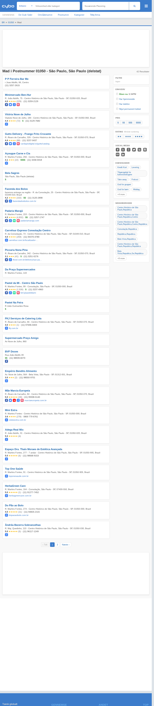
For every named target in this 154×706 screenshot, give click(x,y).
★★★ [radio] (128, 136)
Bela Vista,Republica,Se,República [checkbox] (130, 252)
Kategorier (79, 15)
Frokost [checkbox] (135, 179)
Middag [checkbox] (136, 189)
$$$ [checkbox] (130, 122)
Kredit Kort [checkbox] (122, 167)
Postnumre (63, 15)
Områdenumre (45, 15)
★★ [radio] (119, 136)
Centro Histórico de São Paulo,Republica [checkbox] (127, 208)
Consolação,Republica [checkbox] (127, 229)
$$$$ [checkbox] (138, 122)
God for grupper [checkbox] (124, 184)
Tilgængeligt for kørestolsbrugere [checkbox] (124, 173)
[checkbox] (131, 94)
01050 (11, 22)
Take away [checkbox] (122, 179)
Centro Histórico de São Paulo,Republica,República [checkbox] (129, 245)
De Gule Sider (25, 15)
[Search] (134, 6)
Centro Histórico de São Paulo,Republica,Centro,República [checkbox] (132, 223)
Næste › (65, 544)
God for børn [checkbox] (122, 189)
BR (3, 22)
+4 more (121, 194)
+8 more (121, 258)
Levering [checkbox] (135, 167)
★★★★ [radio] (139, 136)
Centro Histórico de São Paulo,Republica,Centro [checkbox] (127, 216)
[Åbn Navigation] (146, 6)
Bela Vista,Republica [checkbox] (126, 239)
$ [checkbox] (118, 122)
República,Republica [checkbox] (126, 234)
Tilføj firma (95, 15)
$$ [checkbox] (123, 122)
